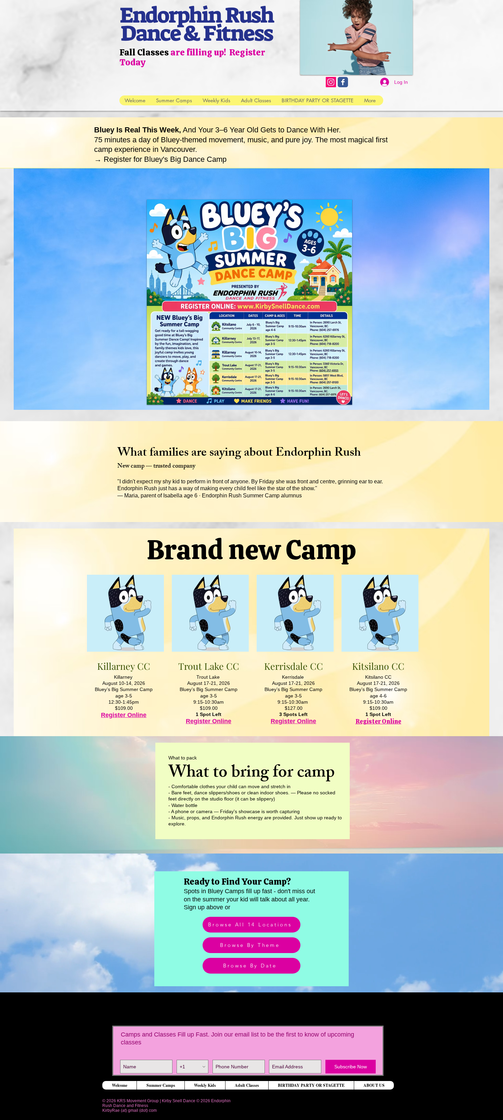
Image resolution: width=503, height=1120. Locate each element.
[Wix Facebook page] (343, 82)
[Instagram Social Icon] (331, 82)
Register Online (123, 715)
